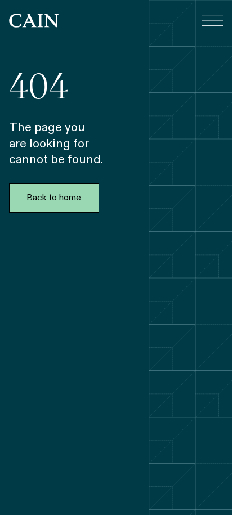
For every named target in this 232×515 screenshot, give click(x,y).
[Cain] (34, 21)
